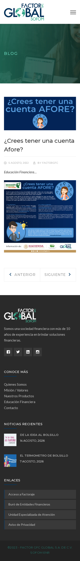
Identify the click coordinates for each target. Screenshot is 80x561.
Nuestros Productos (19, 396)
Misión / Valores (16, 390)
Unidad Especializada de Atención (31, 514)
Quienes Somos (15, 384)
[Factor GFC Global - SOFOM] (24, 12)
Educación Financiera (19, 402)
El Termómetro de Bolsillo (44, 455)
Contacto (11, 408)
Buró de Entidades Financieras (29, 504)
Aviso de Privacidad (21, 524)
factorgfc (50, 162)
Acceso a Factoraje (21, 494)
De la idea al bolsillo (39, 435)
